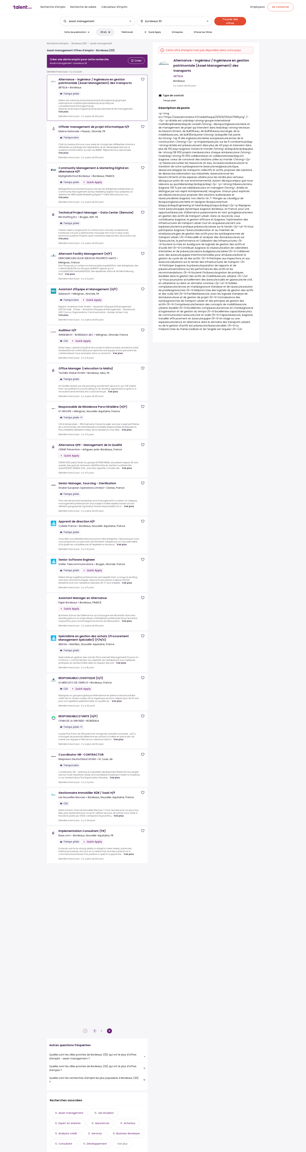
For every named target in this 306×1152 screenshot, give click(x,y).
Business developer (128, 1133)
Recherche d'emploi (57, 43)
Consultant (65, 1143)
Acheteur (129, 1123)
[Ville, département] (171, 21)
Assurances (102, 1123)
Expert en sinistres (69, 1123)
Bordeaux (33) (79, 43)
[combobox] (97, 21)
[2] (109, 1030)
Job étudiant (106, 1113)
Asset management (70, 1113)
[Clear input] (130, 21)
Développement (97, 1143)
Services (97, 1133)
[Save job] (142, 79)
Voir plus (63, 111)
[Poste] (94, 21)
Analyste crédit (67, 1133)
